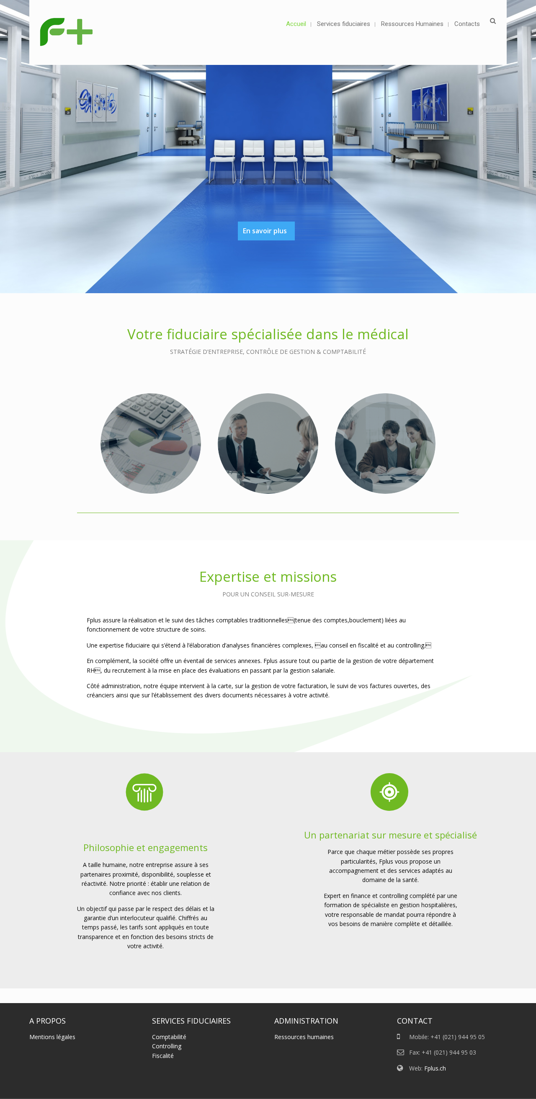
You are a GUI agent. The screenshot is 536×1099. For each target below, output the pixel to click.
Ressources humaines (304, 1037)
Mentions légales (52, 1037)
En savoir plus (265, 230)
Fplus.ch (435, 1068)
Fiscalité (163, 1056)
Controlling (166, 1046)
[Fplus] (67, 32)
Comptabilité (169, 1037)
